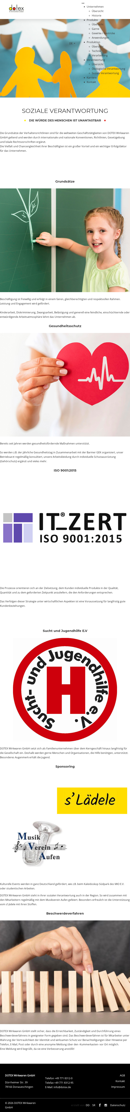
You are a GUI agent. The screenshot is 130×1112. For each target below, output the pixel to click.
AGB (122, 1075)
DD (88, 1105)
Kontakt (120, 1081)
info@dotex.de (62, 1087)
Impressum (118, 1087)
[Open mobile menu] (83, 3)
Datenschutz (117, 1105)
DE (71, 43)
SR (93, 1105)
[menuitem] (95, 6)
